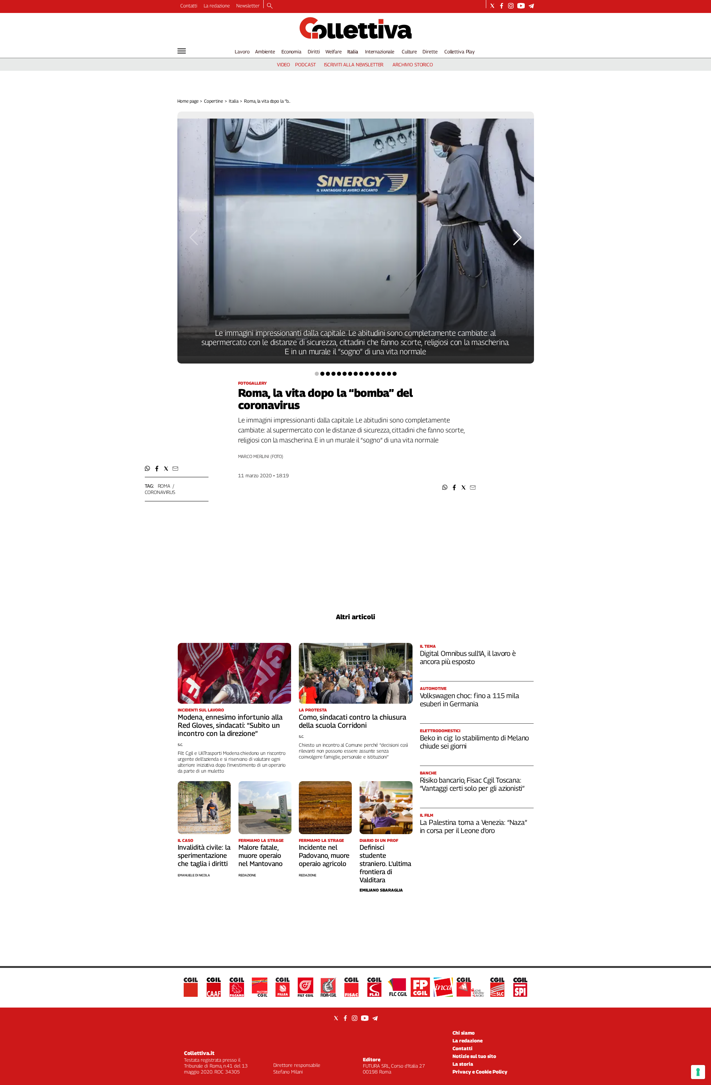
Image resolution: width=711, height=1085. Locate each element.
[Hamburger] (181, 51)
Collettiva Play (459, 51)
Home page (187, 101)
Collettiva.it (199, 1053)
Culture (409, 51)
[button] (445, 487)
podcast (305, 64)
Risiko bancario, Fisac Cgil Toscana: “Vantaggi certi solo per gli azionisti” (472, 784)
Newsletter (248, 6)
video (283, 64)
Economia (291, 51)
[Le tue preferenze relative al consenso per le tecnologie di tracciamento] (698, 1072)
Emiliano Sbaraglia (381, 889)
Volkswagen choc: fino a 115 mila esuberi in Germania (469, 699)
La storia (463, 1064)
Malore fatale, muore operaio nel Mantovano (260, 855)
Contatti (188, 6)
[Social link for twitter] (492, 6)
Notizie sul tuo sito (474, 1056)
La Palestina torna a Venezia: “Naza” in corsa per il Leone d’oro (473, 826)
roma (164, 486)
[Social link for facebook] (501, 6)
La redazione (217, 6)
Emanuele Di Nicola (194, 875)
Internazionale (379, 51)
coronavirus (160, 492)
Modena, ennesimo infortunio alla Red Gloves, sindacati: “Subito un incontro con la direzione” (230, 725)
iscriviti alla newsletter (354, 64)
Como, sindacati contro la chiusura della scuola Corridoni (352, 721)
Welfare (333, 51)
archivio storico (413, 64)
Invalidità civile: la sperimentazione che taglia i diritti (204, 855)
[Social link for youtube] (521, 6)
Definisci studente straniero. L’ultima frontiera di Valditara (385, 863)
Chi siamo (464, 1033)
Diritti (314, 51)
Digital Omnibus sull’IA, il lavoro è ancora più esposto (468, 657)
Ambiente (265, 51)
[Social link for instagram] (511, 6)
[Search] (270, 6)
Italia (352, 51)
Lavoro (242, 51)
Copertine (213, 101)
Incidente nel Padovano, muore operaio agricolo (324, 855)
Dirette (430, 51)
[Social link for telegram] (531, 6)
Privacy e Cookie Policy (480, 1072)
